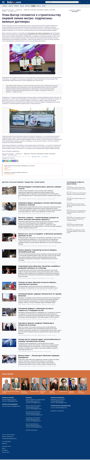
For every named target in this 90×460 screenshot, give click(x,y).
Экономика (39, 229)
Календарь (5, 450)
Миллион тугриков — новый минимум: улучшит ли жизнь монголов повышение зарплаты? (38, 218)
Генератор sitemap (34, 457)
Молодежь (34, 278)
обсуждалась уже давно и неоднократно (39, 33)
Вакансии (4, 443)
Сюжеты (10, 6)
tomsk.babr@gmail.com (36, 427)
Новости (38, 6)
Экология (39, 262)
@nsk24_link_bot (35, 419)
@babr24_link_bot (11, 399)
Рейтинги (27, 6)
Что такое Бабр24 (6, 441)
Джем (6, 168)
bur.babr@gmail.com (9, 173)
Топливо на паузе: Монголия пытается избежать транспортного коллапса (37, 283)
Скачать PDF (45, 156)
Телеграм (7, 167)
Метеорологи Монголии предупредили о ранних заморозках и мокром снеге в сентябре (76, 212)
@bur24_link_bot (35, 401)
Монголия (52, 9)
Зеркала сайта (5, 452)
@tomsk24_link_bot (36, 425)
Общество (27, 9)
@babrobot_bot (59, 401)
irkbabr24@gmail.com (36, 408)
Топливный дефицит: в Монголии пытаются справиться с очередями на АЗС (35, 309)
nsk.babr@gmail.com (36, 420)
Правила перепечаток (7, 436)
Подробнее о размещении (57, 410)
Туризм (33, 304)
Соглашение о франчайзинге (9, 438)
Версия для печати (36, 156)
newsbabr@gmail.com (12, 401)
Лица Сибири (7, 374)
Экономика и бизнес (43, 9)
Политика (34, 198)
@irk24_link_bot (35, 407)
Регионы (5, 6)
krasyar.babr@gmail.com (36, 414)
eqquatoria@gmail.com (61, 402)
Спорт (38, 278)
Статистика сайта (6, 446)
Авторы (22, 6)
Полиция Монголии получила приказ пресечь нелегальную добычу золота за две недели (76, 205)
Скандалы (39, 198)
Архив (43, 6)
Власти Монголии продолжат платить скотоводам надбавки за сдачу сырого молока (76, 231)
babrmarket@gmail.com (61, 407)
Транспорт (33, 9)
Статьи (33, 6)
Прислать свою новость (31, 430)
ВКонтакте (8, 169)
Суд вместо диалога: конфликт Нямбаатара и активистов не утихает (36, 324)
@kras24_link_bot (35, 413)
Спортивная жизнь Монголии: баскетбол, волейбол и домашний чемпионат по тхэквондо (39, 267)
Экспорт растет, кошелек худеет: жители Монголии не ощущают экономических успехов (39, 340)
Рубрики (16, 6)
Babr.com (14, 2)
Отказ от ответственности (8, 434)
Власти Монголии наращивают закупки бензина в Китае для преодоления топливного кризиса (76, 219)
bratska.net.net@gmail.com (13, 406)
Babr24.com (19, 9)
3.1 (10, 457)
